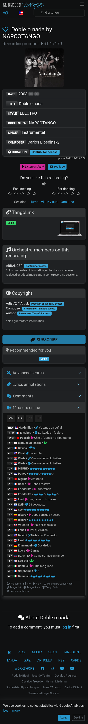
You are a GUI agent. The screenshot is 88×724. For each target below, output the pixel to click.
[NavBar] (82, 4)
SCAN (52, 652)
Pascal (24, 437)
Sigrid (22, 478)
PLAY (21, 652)
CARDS (76, 660)
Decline (78, 717)
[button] (20, 13)
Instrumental (26, 132)
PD (29, 418)
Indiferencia (44, 489)
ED (39, 418)
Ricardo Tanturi (41, 675)
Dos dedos (44, 545)
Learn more (11, 710)
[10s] (44, 184)
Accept (64, 717)
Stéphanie (25, 571)
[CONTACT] (72, 669)
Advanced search (28, 372)
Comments (23, 396)
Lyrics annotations (29, 384)
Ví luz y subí (49, 202)
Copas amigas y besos (45, 514)
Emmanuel (25, 545)
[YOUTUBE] (62, 669)
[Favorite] (6, 29)
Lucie (21, 550)
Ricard (22, 514)
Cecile (22, 484)
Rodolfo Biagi (20, 675)
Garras (34, 550)
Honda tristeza (40, 484)
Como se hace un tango (48, 555)
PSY (61, 660)
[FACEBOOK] (42, 669)
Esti (20, 504)
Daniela (23, 566)
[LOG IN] (5, 13)
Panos (22, 473)
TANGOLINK (72, 652)
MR (10, 418)
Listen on (34, 166)
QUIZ (27, 660)
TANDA (12, 660)
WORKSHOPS (24, 668)
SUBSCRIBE (47, 339)
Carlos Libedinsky (33, 142)
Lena (21, 530)
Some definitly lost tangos (22, 687)
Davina (22, 448)
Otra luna (67, 202)
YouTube (59, 166)
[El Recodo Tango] (9, 652)
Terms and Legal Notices (44, 693)
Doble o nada (25, 103)
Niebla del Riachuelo (43, 535)
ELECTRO (22, 113)
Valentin (23, 525)
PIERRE (23, 468)
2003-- (23, 93)
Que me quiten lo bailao (46, 458)
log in (66, 627)
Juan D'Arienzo (51, 687)
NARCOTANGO (32, 122)
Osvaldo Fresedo (32, 681)
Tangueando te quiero (42, 499)
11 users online (26, 407)
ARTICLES (44, 660)
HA (20, 418)
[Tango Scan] (36, 432)
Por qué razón (38, 530)
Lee (20, 499)
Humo (34, 202)
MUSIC (37, 652)
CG (20, 509)
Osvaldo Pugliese (65, 675)
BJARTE (23, 555)
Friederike (24, 489)
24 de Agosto (37, 504)
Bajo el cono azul (45, 525)
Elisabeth (26, 432)
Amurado (36, 478)
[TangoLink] (37, 427)
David (21, 535)
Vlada (22, 458)
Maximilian (26, 427)
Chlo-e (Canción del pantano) (52, 437)
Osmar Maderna (56, 681)
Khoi (21, 453)
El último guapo (43, 566)
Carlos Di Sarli (73, 687)
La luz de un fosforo (50, 432)
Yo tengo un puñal (50, 427)
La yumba (36, 453)
